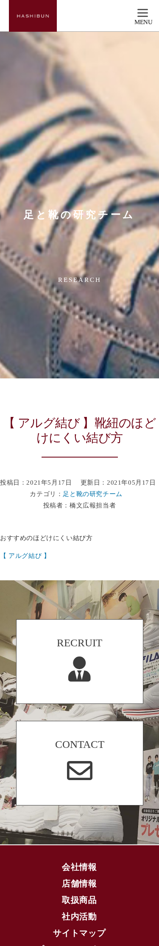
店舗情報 (79, 883)
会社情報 (79, 867)
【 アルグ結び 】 (25, 555)
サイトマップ (79, 933)
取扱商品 (79, 900)
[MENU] (143, 13)
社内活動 (79, 916)
